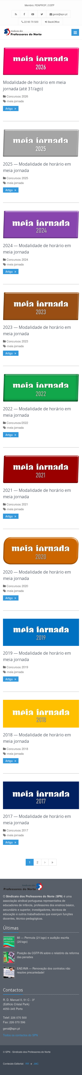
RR (27, 1063)
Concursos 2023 (17, 341)
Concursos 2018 (17, 749)
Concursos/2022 (17, 423)
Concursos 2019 (17, 667)
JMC (36, 1063)
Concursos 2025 (17, 178)
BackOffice (54, 21)
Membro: (29, 5)
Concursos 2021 (17, 504)
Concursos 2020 (17, 586)
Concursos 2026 (17, 96)
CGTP (51, 5)
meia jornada (15, 101)
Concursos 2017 (17, 830)
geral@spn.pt (59, 14)
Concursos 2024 (17, 259)
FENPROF (40, 5)
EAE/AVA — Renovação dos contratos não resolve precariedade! (43, 970)
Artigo (9, 108)
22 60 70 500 (30, 21)
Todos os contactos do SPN (20, 1035)
